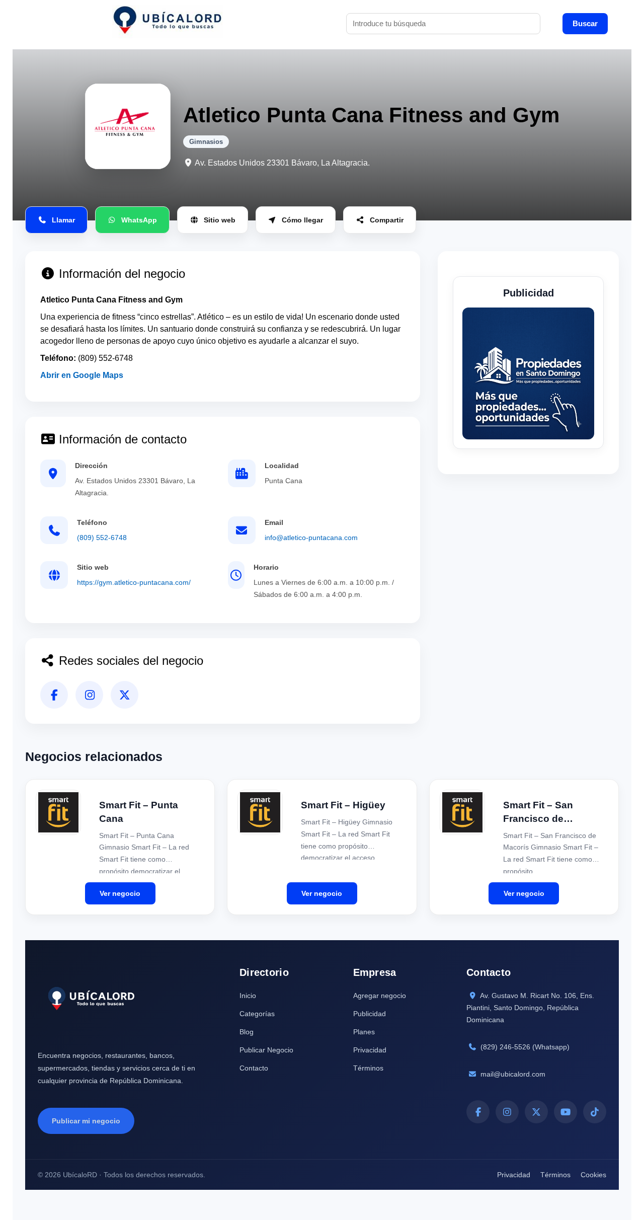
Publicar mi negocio (86, 1121)
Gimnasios (206, 141)
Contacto (253, 1068)
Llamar (63, 220)
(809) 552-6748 (102, 537)
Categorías (257, 1014)
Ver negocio (120, 893)
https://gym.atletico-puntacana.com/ (134, 582)
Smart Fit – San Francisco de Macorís (538, 812)
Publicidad (369, 1014)
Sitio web (219, 220)
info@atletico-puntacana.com (311, 537)
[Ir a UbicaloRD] (167, 23)
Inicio (247, 996)
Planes (364, 1032)
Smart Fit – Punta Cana (138, 812)
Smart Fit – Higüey (343, 805)
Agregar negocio (379, 996)
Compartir (387, 220)
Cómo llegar (302, 220)
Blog (246, 1032)
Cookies (593, 1175)
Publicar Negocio (266, 1050)
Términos (368, 1068)
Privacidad (369, 1050)
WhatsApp (139, 220)
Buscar (585, 23)
